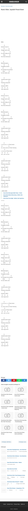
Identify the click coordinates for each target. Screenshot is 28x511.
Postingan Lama (22, 441)
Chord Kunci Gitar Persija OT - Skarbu (15, 481)
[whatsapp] (19, 380)
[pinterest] (14, 380)
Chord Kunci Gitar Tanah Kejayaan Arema (16, 475)
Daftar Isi (23, 504)
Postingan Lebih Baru (6, 441)
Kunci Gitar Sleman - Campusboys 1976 (15, 488)
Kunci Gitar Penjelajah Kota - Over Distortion (16, 449)
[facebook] (3, 380)
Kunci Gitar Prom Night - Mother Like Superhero (13, 198)
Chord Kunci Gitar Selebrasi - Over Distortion (16, 456)
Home (4, 504)
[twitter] (8, 380)
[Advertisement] (14, 26)
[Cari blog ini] (26, 2)
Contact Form (10, 504)
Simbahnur (14, 2)
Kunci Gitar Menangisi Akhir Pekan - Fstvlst (12, 193)
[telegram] (24, 380)
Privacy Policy (17, 504)
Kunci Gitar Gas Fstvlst (12, 468)
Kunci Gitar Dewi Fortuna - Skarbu (14, 462)
